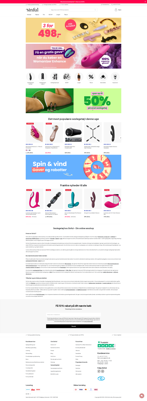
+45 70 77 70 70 (116, 4)
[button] (145, 1)
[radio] (26, 144)
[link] (26, 150)
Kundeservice (106, 4)
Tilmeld (73, 326)
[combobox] (72, 9)
